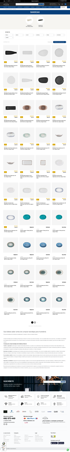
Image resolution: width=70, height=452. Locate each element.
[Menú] (5, 442)
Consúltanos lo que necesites (9, 422)
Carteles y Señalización (28, 436)
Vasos (15, 435)
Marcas (5, 436)
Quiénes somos (6, 439)
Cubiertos (26, 435)
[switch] (4, 449)
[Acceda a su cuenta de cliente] (62, 4)
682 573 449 (9, 418)
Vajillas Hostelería (17, 436)
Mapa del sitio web (7, 435)
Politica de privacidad (39, 439)
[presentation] (24, 1)
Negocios (26, 439)
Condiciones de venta (39, 436)
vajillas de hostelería (32, 367)
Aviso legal (37, 435)
